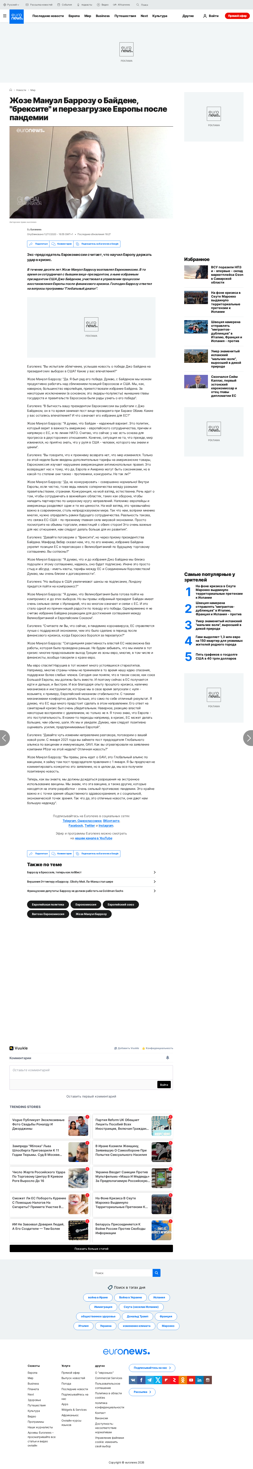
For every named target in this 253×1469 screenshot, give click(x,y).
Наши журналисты (40, 1427)
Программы (36, 1421)
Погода (66, 1383)
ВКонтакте (111, 821)
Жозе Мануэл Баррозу (91, 913)
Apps (64, 1404)
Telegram (69, 821)
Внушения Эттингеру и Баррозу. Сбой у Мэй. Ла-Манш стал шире (70, 881)
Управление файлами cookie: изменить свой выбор (109, 1442)
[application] (91, 172)
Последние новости (48, 16)
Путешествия (125, 16)
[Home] (10, 90)
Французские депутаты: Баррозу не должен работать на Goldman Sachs (75, 890)
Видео (32, 1416)
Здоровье (34, 1400)
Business (103, 16)
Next (144, 16)
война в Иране (98, 1297)
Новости (21, 90)
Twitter (90, 825)
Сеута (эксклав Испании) (141, 1306)
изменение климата (136, 1325)
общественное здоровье (98, 1316)
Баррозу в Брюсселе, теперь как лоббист (54, 872)
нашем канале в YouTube (93, 838)
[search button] (138, 5)
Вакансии (101, 1418)
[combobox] (158, 5)
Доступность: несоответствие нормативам (105, 1428)
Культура (159, 16)
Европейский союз (121, 904)
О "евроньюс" (104, 1372)
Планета (33, 1389)
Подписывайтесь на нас (150, 1367)
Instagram (106, 825)
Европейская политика (48, 904)
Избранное (197, 259)
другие (100, 1365)
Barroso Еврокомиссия (48, 913)
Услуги (65, 1365)
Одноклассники (89, 821)
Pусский (12, 4)
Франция (166, 1316)
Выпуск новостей (73, 1378)
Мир (87, 16)
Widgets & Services (74, 1409)
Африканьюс (70, 1415)
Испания (159, 1297)
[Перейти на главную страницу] (16, 16)
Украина (105, 1325)
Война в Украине (130, 1297)
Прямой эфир (237, 15)
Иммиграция (103, 1306)
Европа (74, 16)
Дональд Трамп (137, 1316)
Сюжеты (34, 1365)
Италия (83, 1325)
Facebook (76, 825)
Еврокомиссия (86, 904)
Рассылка (140, 1391)
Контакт (100, 1412)
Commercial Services (108, 1378)
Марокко (168, 1325)
